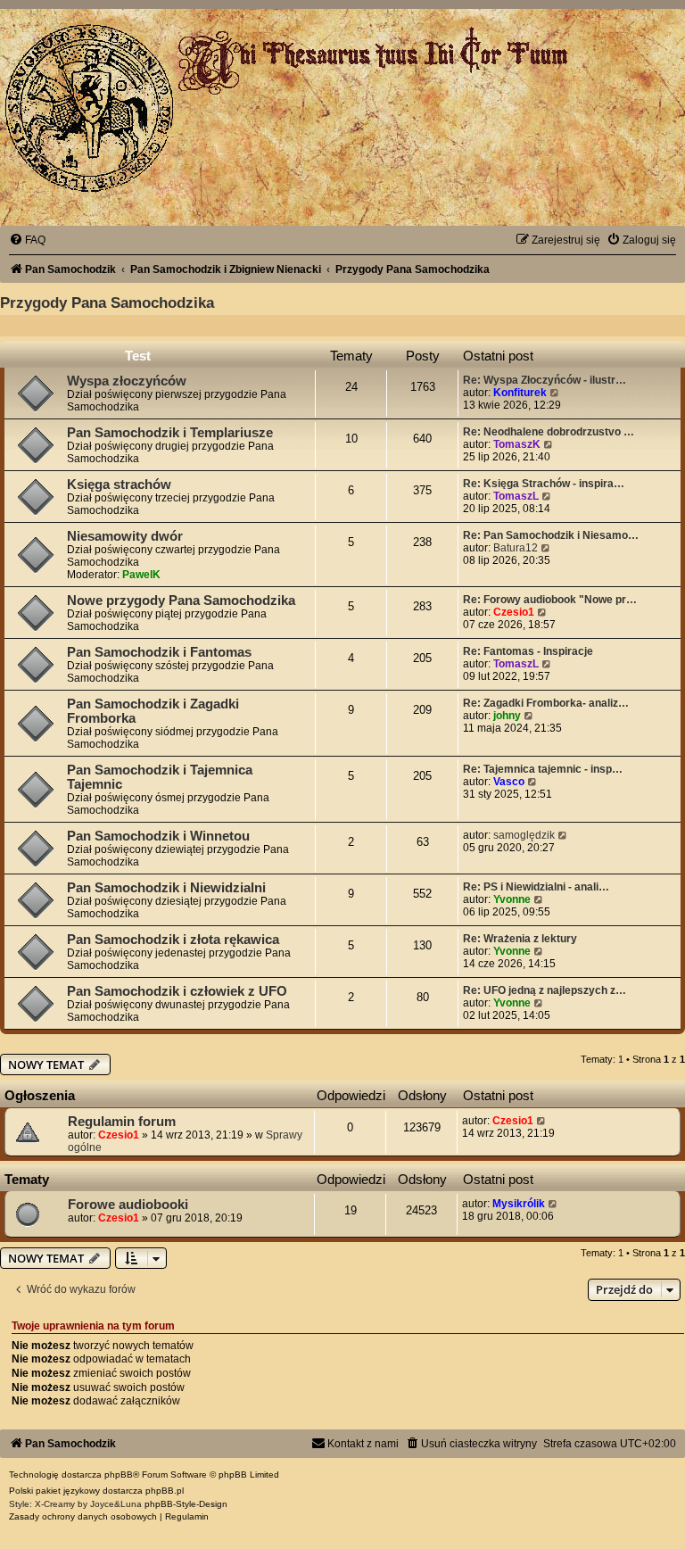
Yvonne (512, 899)
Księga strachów (119, 484)
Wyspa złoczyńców (126, 381)
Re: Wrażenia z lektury (520, 938)
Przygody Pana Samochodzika (107, 302)
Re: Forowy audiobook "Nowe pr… (550, 599)
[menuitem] (27, 240)
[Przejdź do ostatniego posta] (542, 1120)
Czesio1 (513, 612)
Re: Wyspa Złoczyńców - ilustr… (544, 380)
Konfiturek (520, 392)
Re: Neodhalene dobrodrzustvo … (548, 432)
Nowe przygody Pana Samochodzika (181, 600)
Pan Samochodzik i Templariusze (170, 433)
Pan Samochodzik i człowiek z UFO (177, 991)
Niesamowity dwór (125, 536)
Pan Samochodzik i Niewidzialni (166, 888)
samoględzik (524, 835)
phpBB (118, 1474)
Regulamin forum (122, 1121)
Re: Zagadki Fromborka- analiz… (546, 703)
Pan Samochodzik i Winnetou (158, 836)
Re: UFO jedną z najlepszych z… (544, 990)
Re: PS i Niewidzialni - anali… (536, 887)
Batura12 (515, 548)
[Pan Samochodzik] (89, 108)
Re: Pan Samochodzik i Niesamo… (551, 535)
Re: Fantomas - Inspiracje (528, 651)
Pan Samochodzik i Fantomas (159, 652)
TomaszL (516, 496)
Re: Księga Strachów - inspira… (543, 483)
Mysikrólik (518, 1203)
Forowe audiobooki (128, 1204)
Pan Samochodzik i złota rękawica (173, 939)
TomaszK (517, 444)
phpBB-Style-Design (185, 1504)
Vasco (508, 781)
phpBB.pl (164, 1490)
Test (138, 355)
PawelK (141, 574)
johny (507, 715)
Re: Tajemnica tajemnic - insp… (543, 769)
